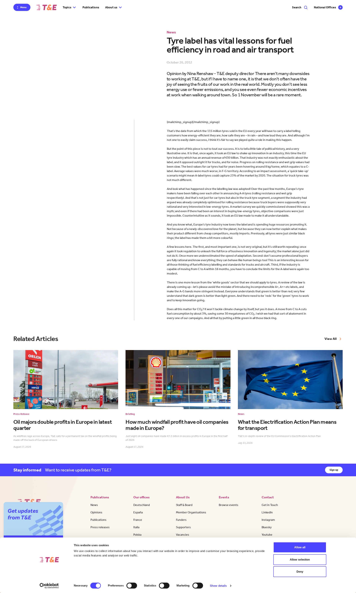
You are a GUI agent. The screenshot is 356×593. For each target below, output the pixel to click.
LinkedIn (267, 512)
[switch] (131, 586)
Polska (137, 534)
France (137, 520)
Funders (181, 520)
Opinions (96, 512)
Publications (91, 7)
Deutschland (141, 505)
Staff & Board (184, 505)
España (138, 512)
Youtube (267, 534)
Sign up (333, 469)
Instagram (268, 520)
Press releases (100, 527)
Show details (218, 585)
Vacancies (182, 534)
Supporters (183, 527)
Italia (136, 527)
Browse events (228, 505)
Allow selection (300, 559)
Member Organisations (191, 512)
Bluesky (267, 527)
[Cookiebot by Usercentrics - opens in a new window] (49, 586)
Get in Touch (270, 505)
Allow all (300, 547)
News (94, 505)
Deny (299, 571)
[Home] (46, 7)
